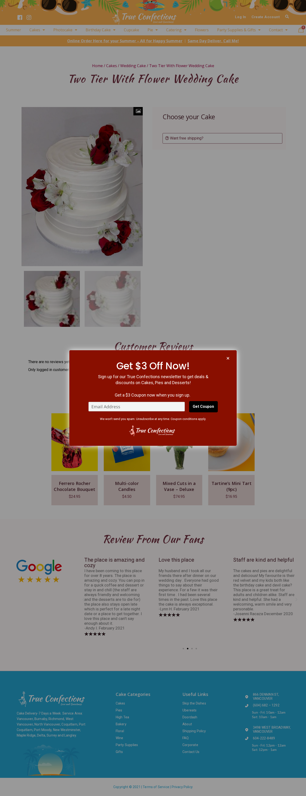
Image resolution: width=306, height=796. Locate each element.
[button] (228, 358)
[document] (153, 398)
